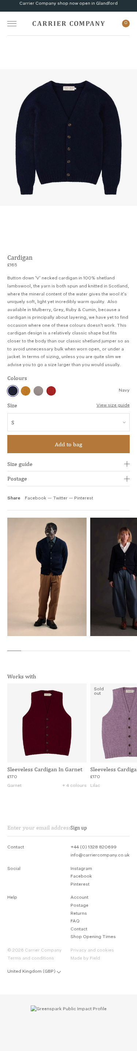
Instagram (81, 869)
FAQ (75, 921)
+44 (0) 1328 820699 (94, 847)
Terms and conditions (30, 958)
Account (79, 897)
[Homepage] (69, 23)
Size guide (20, 463)
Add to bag (68, 444)
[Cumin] (25, 390)
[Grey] (38, 390)
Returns (79, 913)
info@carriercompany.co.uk (100, 855)
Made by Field (85, 958)
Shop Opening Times (93, 937)
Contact (79, 929)
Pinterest (83, 498)
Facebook (35, 498)
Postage (17, 478)
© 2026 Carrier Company (34, 950)
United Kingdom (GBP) (31, 971)
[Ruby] (51, 390)
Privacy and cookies (92, 950)
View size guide (113, 405)
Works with (21, 676)
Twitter (61, 498)
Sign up (79, 828)
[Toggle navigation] (11, 23)
